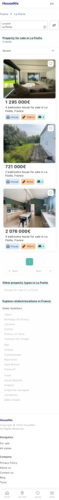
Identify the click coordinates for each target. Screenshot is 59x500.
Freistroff (10, 369)
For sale (5, 443)
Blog (2, 477)
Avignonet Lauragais (16, 390)
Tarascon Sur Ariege (16, 338)
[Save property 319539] (51, 64)
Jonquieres (11, 394)
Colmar (8, 329)
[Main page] (16, 3)
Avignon (9, 385)
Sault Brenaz (12, 364)
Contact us (6, 472)
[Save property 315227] (51, 128)
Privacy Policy (8, 462)
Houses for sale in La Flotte (21, 289)
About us (5, 467)
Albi (6, 344)
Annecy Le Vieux (14, 333)
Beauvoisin (10, 359)
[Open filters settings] (54, 25)
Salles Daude (12, 399)
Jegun (8, 314)
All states (5, 448)
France (4, 14)
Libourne (9, 324)
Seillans (8, 349)
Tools (3, 482)
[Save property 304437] (51, 193)
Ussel (7, 375)
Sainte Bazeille (13, 380)
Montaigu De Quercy (16, 319)
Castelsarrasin (13, 354)
